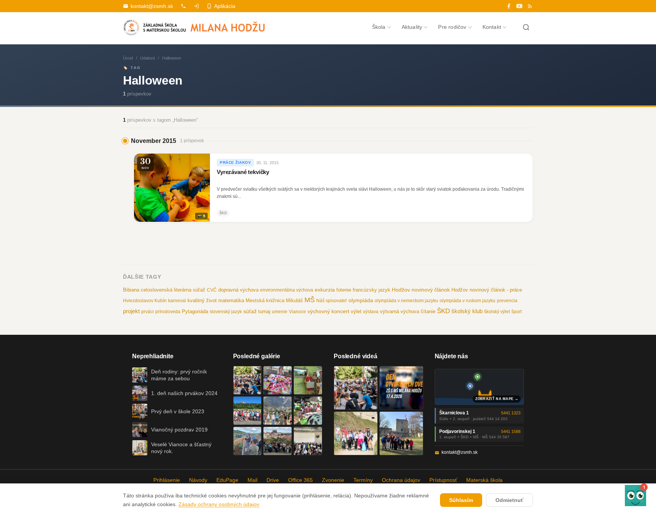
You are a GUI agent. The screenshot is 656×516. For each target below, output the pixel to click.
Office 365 (300, 480)
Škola (379, 27)
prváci (147, 311)
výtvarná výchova (399, 311)
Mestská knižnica (265, 300)
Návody (198, 480)
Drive (272, 480)
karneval (177, 300)
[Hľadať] (526, 27)
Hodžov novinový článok (421, 290)
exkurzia (325, 290)
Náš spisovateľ (331, 300)
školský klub (467, 311)
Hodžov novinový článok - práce (486, 290)
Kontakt (492, 27)
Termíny (363, 480)
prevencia (507, 300)
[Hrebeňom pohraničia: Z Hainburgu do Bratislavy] (401, 433)
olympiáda (360, 300)
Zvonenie (333, 480)
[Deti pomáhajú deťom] (307, 380)
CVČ (212, 290)
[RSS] (530, 6)
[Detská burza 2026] (277, 380)
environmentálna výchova (286, 290)
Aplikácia (224, 6)
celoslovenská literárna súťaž (173, 290)
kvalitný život (202, 300)
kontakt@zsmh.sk (152, 6)
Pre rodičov (452, 27)
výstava (370, 311)
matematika (231, 300)
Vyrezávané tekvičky (243, 172)
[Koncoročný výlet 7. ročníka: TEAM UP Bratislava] (307, 441)
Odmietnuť (509, 500)
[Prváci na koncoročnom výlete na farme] (247, 441)
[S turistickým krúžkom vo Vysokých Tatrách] (277, 410)
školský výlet (497, 311)
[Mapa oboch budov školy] (479, 387)
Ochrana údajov (401, 480)
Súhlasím (461, 500)
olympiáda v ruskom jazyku (467, 300)
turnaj (264, 311)
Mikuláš (294, 300)
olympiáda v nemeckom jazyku (406, 300)
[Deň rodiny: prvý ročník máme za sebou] (247, 380)
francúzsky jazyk (371, 290)
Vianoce (297, 311)
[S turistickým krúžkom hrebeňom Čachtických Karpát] (356, 433)
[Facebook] (509, 6)
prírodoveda (167, 311)
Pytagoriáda (195, 311)
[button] (635, 495)
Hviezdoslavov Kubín (145, 300)
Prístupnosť (443, 480)
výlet (356, 311)
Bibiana (131, 290)
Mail (252, 480)
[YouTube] (519, 6)
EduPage (227, 480)
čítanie (428, 311)
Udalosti (147, 58)
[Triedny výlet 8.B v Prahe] (277, 441)
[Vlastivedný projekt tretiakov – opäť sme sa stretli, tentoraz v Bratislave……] (307, 410)
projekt (131, 311)
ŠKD (443, 311)
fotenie (343, 290)
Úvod (128, 58)
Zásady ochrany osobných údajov (218, 504)
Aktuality (412, 27)
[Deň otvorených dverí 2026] (401, 388)
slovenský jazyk (226, 311)
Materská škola (484, 480)
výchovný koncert (328, 311)
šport (516, 311)
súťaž (250, 311)
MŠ (309, 300)
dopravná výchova (238, 290)
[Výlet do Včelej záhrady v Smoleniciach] (247, 410)
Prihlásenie (166, 480)
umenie (279, 311)
